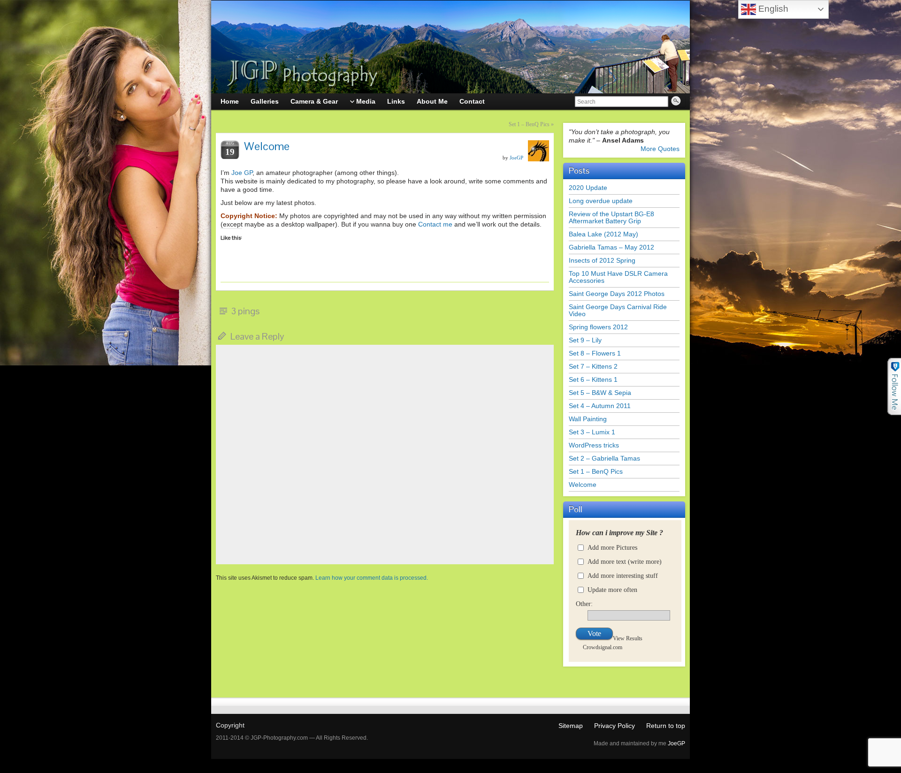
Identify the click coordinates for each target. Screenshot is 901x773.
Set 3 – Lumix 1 (592, 432)
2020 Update (588, 187)
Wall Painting (588, 419)
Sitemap (570, 725)
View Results (627, 638)
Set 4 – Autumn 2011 (600, 405)
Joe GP (241, 172)
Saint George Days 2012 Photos (616, 293)
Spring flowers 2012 (598, 327)
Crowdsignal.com (602, 647)
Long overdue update (601, 201)
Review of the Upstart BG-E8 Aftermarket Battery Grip (611, 217)
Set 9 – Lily (585, 340)
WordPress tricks (594, 445)
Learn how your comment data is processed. (371, 578)
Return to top (665, 725)
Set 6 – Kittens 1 (593, 379)
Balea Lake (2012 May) (603, 234)
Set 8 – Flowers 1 (595, 353)
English (772, 9)
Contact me (435, 224)
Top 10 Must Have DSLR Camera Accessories (618, 277)
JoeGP (516, 157)
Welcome (582, 484)
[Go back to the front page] (450, 46)
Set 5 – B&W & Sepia (600, 392)
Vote (594, 633)
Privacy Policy (614, 725)
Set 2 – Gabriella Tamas (604, 458)
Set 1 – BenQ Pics (529, 124)
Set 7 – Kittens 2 (593, 366)
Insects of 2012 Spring (602, 260)
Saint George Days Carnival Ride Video (618, 310)
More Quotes (660, 148)
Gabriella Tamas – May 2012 (611, 247)
